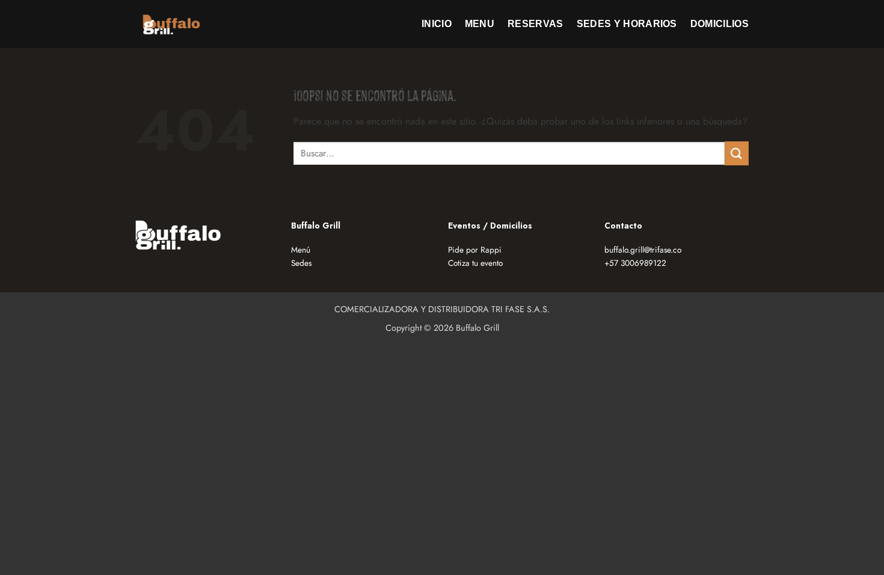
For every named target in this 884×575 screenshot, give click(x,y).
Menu (479, 24)
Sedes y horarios (627, 24)
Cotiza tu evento (475, 263)
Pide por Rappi (475, 250)
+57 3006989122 (635, 263)
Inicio (437, 24)
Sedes (301, 263)
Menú (300, 250)
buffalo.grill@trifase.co (642, 250)
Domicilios (719, 24)
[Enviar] (737, 153)
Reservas (535, 24)
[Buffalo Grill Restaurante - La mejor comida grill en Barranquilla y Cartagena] (171, 24)
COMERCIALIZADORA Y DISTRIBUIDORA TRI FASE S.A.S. (442, 309)
